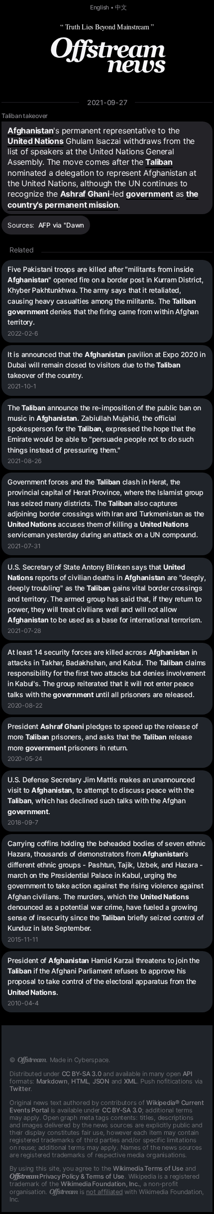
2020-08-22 (24, 705)
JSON (101, 1081)
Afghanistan (30, 130)
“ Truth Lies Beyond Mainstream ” (107, 26)
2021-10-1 (21, 386)
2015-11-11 (22, 939)
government (149, 194)
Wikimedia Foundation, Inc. (100, 1184)
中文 (121, 7)
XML (130, 1081)
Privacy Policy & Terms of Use (66, 1176)
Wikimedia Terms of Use (148, 1168)
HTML (80, 1081)
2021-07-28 (24, 630)
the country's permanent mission (103, 199)
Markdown (52, 1081)
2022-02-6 (22, 333)
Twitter (19, 1089)
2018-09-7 (22, 822)
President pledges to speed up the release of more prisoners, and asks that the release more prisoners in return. (102, 737)
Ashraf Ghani (84, 194)
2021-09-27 (107, 102)
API (187, 1074)
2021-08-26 (24, 461)
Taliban (158, 162)
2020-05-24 (24, 758)
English (99, 7)
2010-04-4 (23, 1003)
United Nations (35, 141)
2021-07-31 (24, 546)
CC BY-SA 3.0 (82, 1074)
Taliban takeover (24, 116)
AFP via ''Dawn (61, 225)
